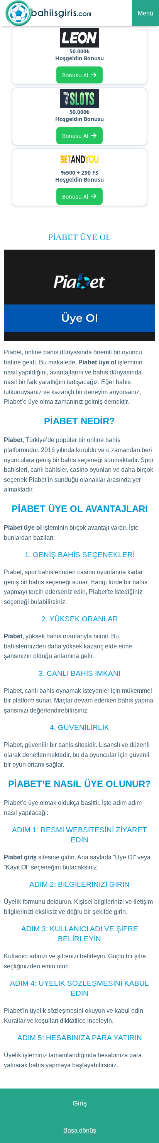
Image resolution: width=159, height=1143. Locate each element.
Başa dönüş (79, 1130)
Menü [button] (145, 13)
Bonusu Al (79, 74)
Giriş (80, 1103)
